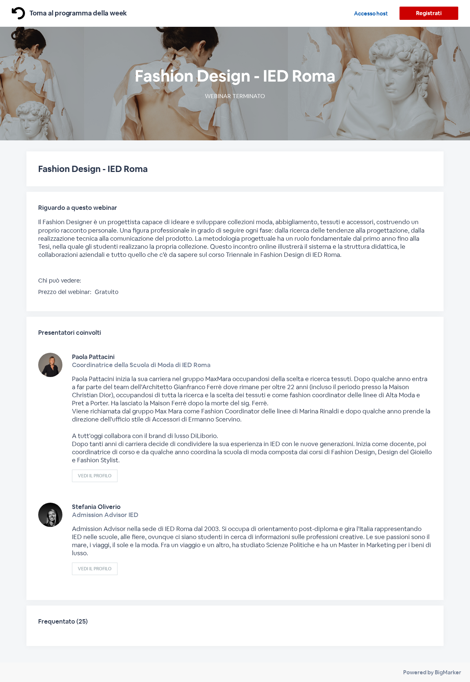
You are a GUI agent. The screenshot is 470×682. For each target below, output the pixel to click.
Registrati (428, 13)
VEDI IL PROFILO (95, 476)
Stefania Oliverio (96, 507)
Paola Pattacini (93, 357)
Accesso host (371, 13)
